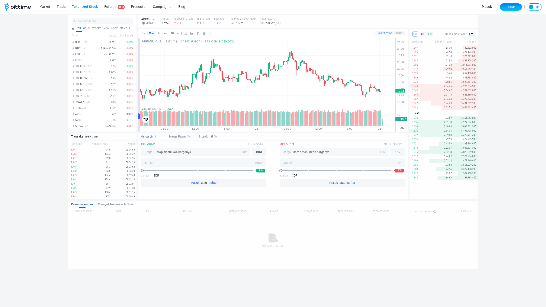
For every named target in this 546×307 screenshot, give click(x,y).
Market (44, 7)
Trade (61, 7)
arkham (150, 23)
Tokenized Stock (85, 7)
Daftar (213, 182)
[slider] (142, 170)
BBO (259, 152)
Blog (181, 7)
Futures (114, 7)
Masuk (487, 7)
